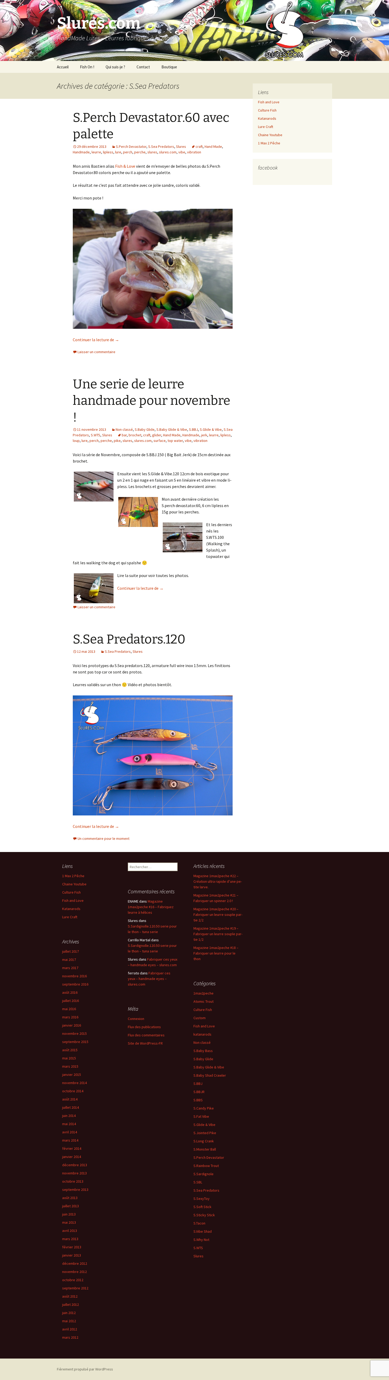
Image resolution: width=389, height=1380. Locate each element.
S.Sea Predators (161, 146)
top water (175, 440)
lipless (108, 152)
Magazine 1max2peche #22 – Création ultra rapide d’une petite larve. (217, 881)
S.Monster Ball (204, 1149)
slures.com (168, 152)
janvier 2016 (71, 1025)
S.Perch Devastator (131, 146)
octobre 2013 (72, 1181)
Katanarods (267, 118)
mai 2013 (69, 1222)
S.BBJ (193, 429)
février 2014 (71, 1148)
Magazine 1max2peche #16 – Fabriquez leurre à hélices (151, 907)
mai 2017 (69, 959)
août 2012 (70, 1296)
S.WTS (95, 435)
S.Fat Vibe (201, 1116)
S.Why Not (201, 1239)
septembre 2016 (75, 984)
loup (76, 440)
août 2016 (70, 992)
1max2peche (203, 993)
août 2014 (70, 1099)
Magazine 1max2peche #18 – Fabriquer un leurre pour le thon (215, 953)
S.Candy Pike (203, 1108)
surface (159, 440)
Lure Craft (265, 126)
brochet (135, 435)
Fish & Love (125, 166)
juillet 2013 (70, 1206)
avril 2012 (69, 1329)
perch (127, 152)
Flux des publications (144, 1026)
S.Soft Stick (202, 1206)
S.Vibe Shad (202, 1231)
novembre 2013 (74, 1173)
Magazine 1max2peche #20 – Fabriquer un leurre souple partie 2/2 (217, 914)
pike (117, 440)
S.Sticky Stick (204, 1215)
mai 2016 (69, 1008)
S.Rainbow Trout (206, 1165)
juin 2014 (69, 1115)
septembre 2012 (75, 1288)
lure (118, 152)
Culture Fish (267, 110)
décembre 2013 (74, 1164)
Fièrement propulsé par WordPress (85, 1369)
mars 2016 (70, 1017)
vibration (194, 152)
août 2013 (70, 1197)
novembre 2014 (74, 1082)
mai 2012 (69, 1321)
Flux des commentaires (146, 1035)
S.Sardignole (203, 1174)
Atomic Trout (203, 1001)
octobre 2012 (72, 1279)
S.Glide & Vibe (211, 429)
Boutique (169, 66)
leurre (96, 152)
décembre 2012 (74, 1263)
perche (140, 152)
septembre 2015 (75, 1041)
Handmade (81, 152)
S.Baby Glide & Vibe (171, 429)
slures (152, 152)
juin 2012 (69, 1312)
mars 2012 (70, 1337)
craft (199, 146)
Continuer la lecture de (96, 339)
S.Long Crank (203, 1141)
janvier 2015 (71, 1074)
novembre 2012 (74, 1271)
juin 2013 (69, 1214)
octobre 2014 (72, 1091)
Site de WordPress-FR (145, 1043)
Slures (181, 146)
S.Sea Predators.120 (129, 639)
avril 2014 (69, 1132)
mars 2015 (70, 1066)
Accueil (63, 66)
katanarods (202, 1034)
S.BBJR (199, 1091)
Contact (143, 66)
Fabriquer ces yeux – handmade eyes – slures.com (149, 979)
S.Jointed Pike (204, 1132)
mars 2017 (70, 967)
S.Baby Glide (145, 429)
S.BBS (198, 1100)
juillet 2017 (70, 951)
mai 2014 (69, 1123)
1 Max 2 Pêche (269, 143)
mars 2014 (70, 1140)
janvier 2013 (71, 1255)
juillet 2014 (70, 1107)
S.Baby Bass (203, 1050)
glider (156, 435)
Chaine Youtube (270, 134)
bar (124, 435)
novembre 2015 (74, 1033)
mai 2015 (69, 1058)
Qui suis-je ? (115, 66)
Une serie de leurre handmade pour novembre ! (151, 400)
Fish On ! (87, 66)
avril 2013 (69, 1230)
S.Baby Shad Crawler (209, 1075)
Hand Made (213, 146)
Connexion (136, 1018)
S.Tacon (199, 1223)
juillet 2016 (70, 1000)
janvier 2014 (71, 1156)
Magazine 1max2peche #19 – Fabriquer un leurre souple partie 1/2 (217, 934)
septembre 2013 (75, 1189)
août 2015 (70, 1050)
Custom (199, 1017)
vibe (181, 152)
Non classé (124, 429)
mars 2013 (70, 1238)
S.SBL (197, 1182)
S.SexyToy (201, 1198)
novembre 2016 (74, 976)
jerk (204, 435)
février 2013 (71, 1247)
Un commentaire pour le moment (103, 838)
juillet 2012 (70, 1304)
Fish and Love (268, 102)
